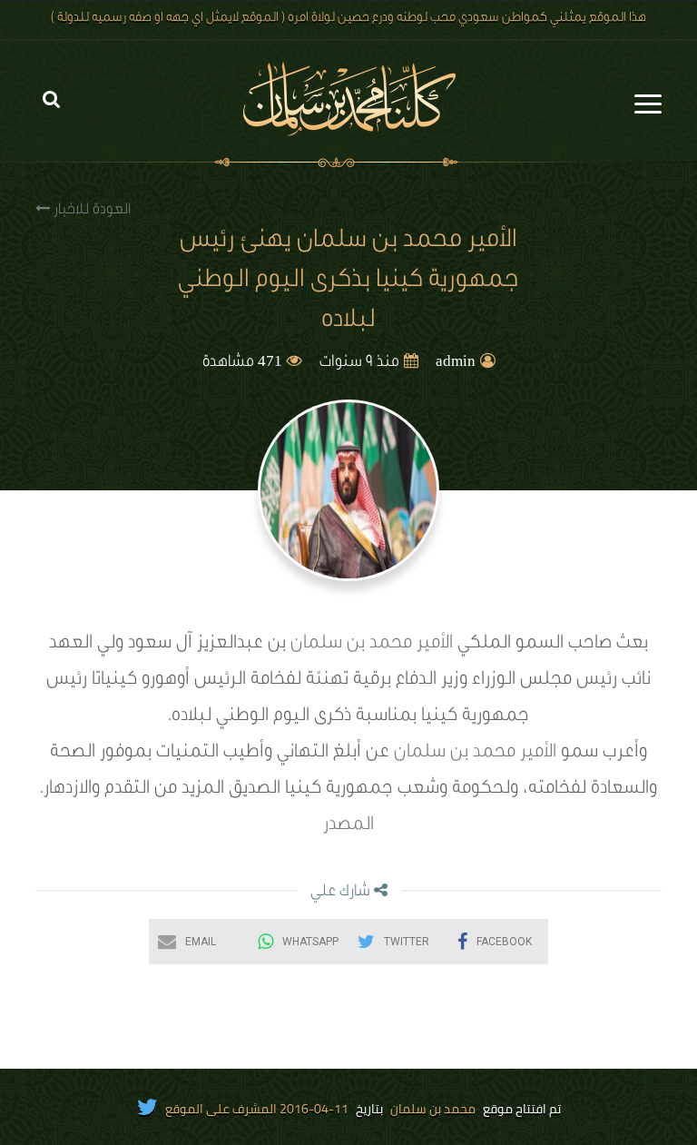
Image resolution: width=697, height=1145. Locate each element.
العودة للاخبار (90, 210)
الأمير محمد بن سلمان (371, 645)
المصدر (348, 826)
